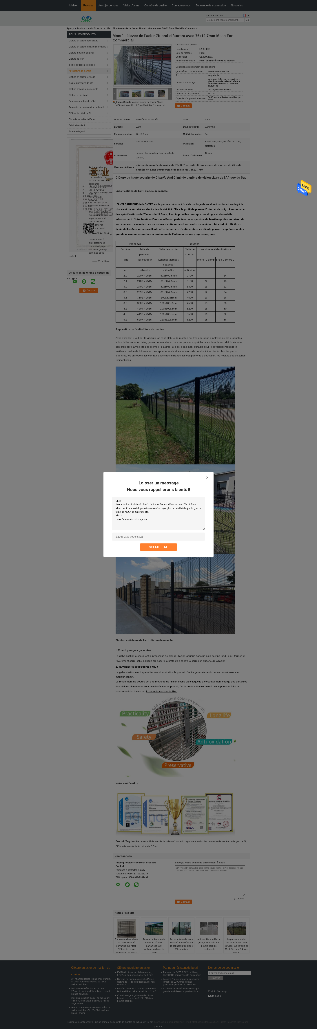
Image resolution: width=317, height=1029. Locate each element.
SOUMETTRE (158, 547)
